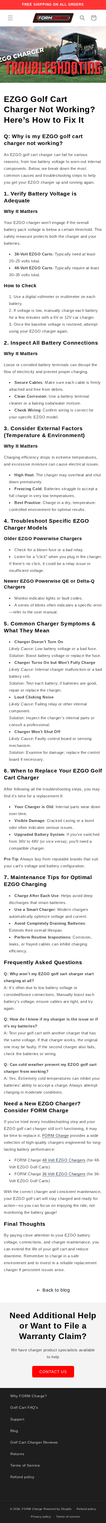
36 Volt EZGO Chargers (64, 1174)
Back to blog (56, 1290)
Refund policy (22, 1477)
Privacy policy (41, 1516)
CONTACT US (53, 1372)
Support (17, 1419)
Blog (14, 1431)
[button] (10, 18)
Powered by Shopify (57, 1508)
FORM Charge (55, 1135)
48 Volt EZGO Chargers (64, 1160)
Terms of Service (25, 1465)
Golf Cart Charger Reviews (34, 1442)
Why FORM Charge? (28, 1396)
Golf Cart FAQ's (24, 1407)
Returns (17, 1454)
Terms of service (68, 1516)
